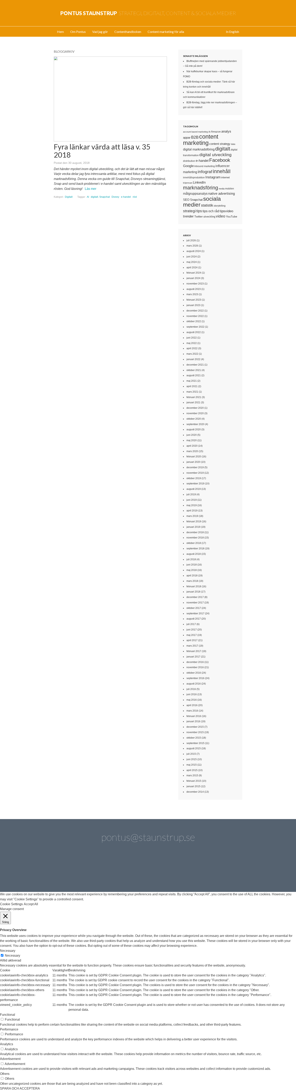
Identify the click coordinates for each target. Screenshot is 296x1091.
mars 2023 (192, 294)
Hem (60, 31)
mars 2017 (192, 645)
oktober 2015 (193, 737)
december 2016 (195, 662)
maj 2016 (191, 699)
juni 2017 (191, 629)
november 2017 (195, 602)
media (222, 188)
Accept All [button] (31, 904)
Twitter (198, 216)
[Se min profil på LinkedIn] (91, 870)
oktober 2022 (193, 321)
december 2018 (195, 532)
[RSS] (228, 870)
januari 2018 (193, 591)
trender (188, 216)
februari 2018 (193, 586)
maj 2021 (191, 380)
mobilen (229, 188)
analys (226, 131)
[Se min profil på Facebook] (114, 870)
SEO (186, 199)
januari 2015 (193, 786)
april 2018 (192, 575)
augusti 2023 (193, 289)
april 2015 (192, 770)
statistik (207, 205)
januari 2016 (193, 721)
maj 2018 (191, 570)
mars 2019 (192, 516)
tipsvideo (226, 211)
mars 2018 (192, 581)
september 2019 (195, 483)
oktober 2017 (193, 608)
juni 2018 (191, 564)
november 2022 (195, 316)
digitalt (222, 149)
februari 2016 (193, 716)
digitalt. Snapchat (100, 196)
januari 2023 (193, 305)
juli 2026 (191, 240)
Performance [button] (9, 1029)
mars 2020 (192, 451)
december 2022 (195, 310)
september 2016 (195, 678)
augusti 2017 (193, 618)
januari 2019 (193, 527)
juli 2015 (191, 753)
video (220, 216)
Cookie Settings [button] (11, 904)
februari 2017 (193, 651)
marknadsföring (200, 187)
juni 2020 (191, 435)
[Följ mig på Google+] (159, 870)
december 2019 (195, 467)
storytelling (220, 205)
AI (88, 196)
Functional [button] (7, 1014)
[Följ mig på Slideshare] (205, 870)
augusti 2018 (193, 554)
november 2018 (195, 537)
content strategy (219, 143)
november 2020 (195, 413)
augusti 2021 (193, 375)
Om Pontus (78, 31)
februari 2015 (193, 781)
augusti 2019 (193, 489)
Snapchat (196, 199)
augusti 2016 (193, 683)
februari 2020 (193, 456)
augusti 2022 (193, 332)
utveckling (209, 216)
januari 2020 (193, 462)
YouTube (231, 216)
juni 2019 (191, 499)
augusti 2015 (193, 748)
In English (232, 31)
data (233, 144)
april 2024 (192, 267)
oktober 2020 (193, 418)
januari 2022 (193, 359)
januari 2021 (193, 402)
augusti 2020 (193, 429)
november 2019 (195, 472)
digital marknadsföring (199, 149)
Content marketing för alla (166, 31)
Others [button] (4, 1073)
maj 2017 (191, 635)
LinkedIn (199, 182)
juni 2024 (191, 256)
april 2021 (192, 386)
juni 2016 (191, 694)
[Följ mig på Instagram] (182, 870)
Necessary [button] (7, 950)
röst (135, 196)
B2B (195, 137)
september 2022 (195, 326)
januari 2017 (193, 656)
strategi (189, 211)
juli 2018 (191, 559)
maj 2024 (191, 262)
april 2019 (192, 510)
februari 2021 (193, 397)
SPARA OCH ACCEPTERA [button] (20, 1088)
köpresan (187, 183)
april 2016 (192, 705)
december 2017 (195, 597)
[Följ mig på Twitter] (68, 870)
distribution (189, 161)
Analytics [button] (6, 1044)
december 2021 (195, 364)
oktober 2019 (193, 478)
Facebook (219, 160)
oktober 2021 (193, 370)
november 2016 (195, 667)
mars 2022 (192, 353)
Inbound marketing (204, 166)
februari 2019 (193, 521)
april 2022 (192, 348)
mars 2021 (192, 391)
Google (188, 166)
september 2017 (195, 613)
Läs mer (90, 188)
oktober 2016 (193, 672)
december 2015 (195, 726)
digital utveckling (215, 154)
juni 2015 (191, 759)
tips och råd (211, 211)
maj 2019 (191, 505)
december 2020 (195, 408)
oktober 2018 (193, 543)
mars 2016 (192, 710)
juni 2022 (191, 337)
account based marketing (195, 132)
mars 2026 (192, 245)
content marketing (200, 139)
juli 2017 (191, 624)
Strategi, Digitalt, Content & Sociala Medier (148, 13)
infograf (205, 171)
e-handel (126, 196)
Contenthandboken (127, 31)
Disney (115, 196)
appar (186, 137)
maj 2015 (191, 764)
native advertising (221, 193)
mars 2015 (192, 775)
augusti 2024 (193, 251)
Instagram (212, 177)
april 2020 (192, 445)
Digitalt (68, 196)
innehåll (222, 171)
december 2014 (195, 791)
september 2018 (195, 548)
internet (225, 177)
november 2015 (195, 732)
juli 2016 (191, 689)
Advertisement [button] (10, 1059)
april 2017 (192, 640)
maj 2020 (191, 440)
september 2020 (195, 424)
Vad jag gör (100, 31)
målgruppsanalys (195, 193)
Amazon (216, 131)
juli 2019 (191, 494)
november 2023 (195, 283)
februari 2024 (193, 272)
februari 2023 (193, 299)
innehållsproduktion (194, 177)
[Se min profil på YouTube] (136, 870)
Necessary (12, 955)
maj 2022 (191, 343)
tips (199, 211)
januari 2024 (193, 278)
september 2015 (195, 743)
